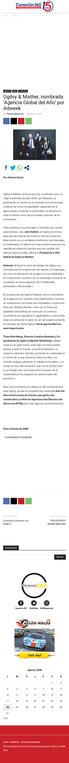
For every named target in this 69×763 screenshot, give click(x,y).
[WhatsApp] (28, 121)
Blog (14, 91)
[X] (14, 121)
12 (27, 694)
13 (35, 694)
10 (7, 694)
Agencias (16, 15)
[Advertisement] (34, 53)
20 (35, 700)
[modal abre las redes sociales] (27, 168)
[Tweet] (13, 168)
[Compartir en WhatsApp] (20, 168)
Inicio (5, 15)
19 (27, 700)
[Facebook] (6, 121)
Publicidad (23, 91)
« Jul (5, 717)
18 (17, 700)
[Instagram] (9, 756)
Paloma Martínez (15, 114)
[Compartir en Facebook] (6, 168)
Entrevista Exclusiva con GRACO (16, 522)
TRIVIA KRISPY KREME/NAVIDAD (57, 522)
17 (7, 700)
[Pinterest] (21, 121)
